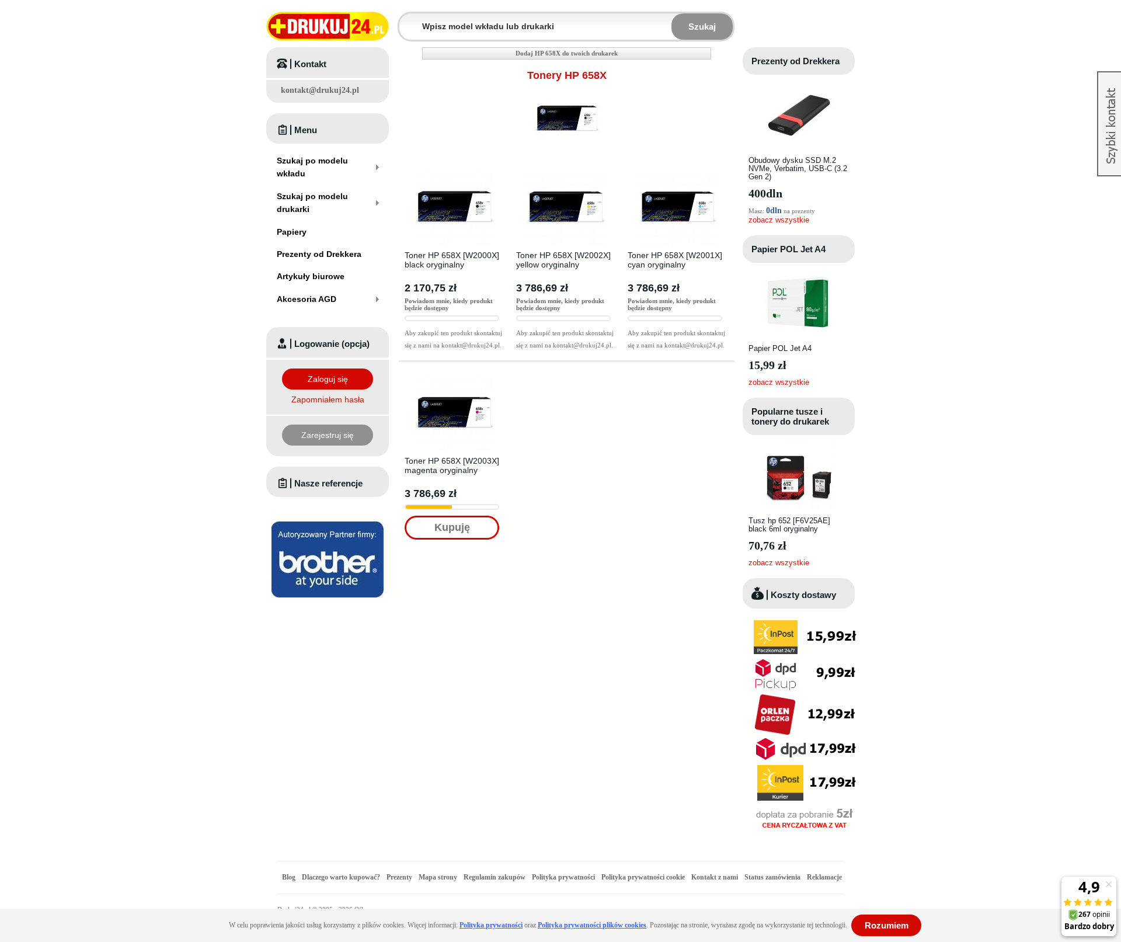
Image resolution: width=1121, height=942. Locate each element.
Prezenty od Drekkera (795, 61)
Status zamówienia (773, 877)
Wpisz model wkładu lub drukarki (406, 19)
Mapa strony (438, 877)
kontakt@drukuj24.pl (320, 90)
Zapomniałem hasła (327, 399)
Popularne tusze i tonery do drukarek (790, 416)
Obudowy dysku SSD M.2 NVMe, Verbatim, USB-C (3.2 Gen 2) (798, 168)
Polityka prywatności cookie (643, 877)
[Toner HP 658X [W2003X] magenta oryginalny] (454, 376)
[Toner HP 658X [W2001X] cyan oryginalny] (677, 171)
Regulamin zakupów (494, 877)
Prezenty (399, 877)
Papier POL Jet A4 (788, 249)
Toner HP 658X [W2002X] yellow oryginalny (563, 260)
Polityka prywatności (563, 877)
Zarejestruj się (327, 435)
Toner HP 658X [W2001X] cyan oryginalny (675, 260)
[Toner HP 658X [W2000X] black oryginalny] (454, 171)
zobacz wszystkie (779, 219)
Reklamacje (824, 877)
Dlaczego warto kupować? (341, 877)
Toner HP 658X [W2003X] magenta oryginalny (452, 465)
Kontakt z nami (714, 877)
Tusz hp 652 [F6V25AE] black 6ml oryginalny (789, 524)
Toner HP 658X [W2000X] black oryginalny (452, 260)
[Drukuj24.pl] (327, 26)
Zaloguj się (328, 379)
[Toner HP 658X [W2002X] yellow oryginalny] (566, 171)
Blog (288, 877)
